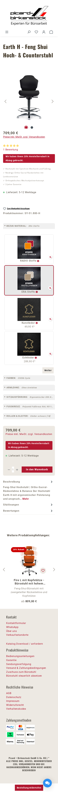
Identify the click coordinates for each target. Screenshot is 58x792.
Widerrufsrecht (15, 705)
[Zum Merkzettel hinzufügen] (43, 571)
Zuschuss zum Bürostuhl (21, 671)
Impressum (12, 701)
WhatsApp (12, 627)
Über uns (11, 631)
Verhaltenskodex (16, 708)
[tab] (28, 490)
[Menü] (7, 32)
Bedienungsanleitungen (20, 656)
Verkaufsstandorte (17, 634)
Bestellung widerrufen (29, 787)
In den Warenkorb (37, 469)
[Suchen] (29, 32)
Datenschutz (13, 697)
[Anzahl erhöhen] (17, 469)
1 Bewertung (10, 149)
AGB (8, 693)
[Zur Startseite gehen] (29, 16)
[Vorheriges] (5, 101)
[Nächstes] (52, 101)
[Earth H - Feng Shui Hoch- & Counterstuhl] (29, 97)
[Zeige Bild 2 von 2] (32, 127)
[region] (29, 101)
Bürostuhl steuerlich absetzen (24, 675)
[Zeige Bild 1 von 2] (26, 127)
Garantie (11, 660)
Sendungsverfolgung (18, 664)
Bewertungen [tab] (11, 510)
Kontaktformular (16, 623)
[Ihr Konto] (43, 32)
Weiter (48, 370)
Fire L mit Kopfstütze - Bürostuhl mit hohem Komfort (29, 582)
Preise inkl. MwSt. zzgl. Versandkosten (24, 136)
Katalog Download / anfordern (24, 643)
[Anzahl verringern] (9, 469)
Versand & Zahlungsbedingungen (26, 668)
